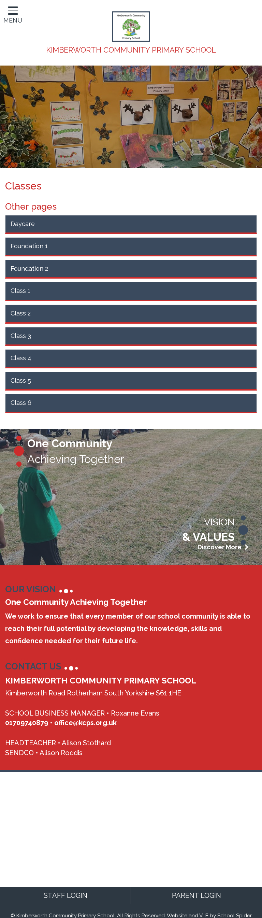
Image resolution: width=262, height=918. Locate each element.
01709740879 (26, 723)
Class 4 (21, 358)
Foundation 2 (29, 268)
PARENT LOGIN (196, 895)
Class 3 (21, 335)
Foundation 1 (29, 246)
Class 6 (21, 402)
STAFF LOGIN (65, 895)
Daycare (23, 223)
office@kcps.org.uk (85, 723)
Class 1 (20, 290)
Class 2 (21, 313)
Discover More (220, 547)
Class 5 (21, 380)
